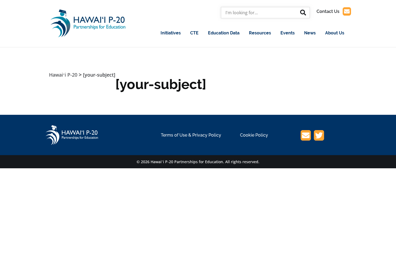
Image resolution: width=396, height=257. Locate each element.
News (310, 32)
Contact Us (328, 11)
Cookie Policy (254, 135)
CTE (194, 32)
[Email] (306, 136)
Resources (260, 32)
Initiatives (171, 32)
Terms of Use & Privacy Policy (191, 135)
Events (287, 32)
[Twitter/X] (319, 136)
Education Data (223, 32)
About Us (334, 32)
